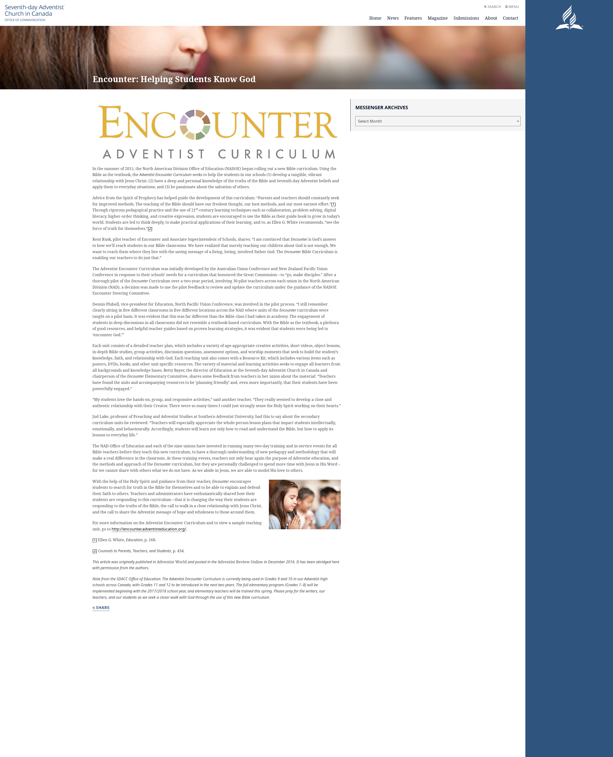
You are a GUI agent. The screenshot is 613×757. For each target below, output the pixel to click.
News (393, 18)
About (491, 18)
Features (413, 18)
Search (494, 6)
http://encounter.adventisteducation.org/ (149, 529)
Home (375, 18)
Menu (514, 6)
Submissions (466, 18)
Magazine (438, 18)
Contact (510, 18)
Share (103, 608)
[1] (333, 204)
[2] (150, 228)
